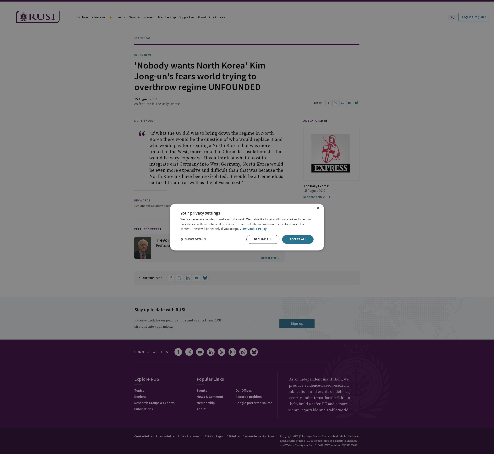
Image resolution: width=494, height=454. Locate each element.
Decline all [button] (263, 239)
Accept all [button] (297, 239)
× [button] (317, 208)
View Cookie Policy (253, 229)
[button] (193, 239)
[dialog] (247, 227)
